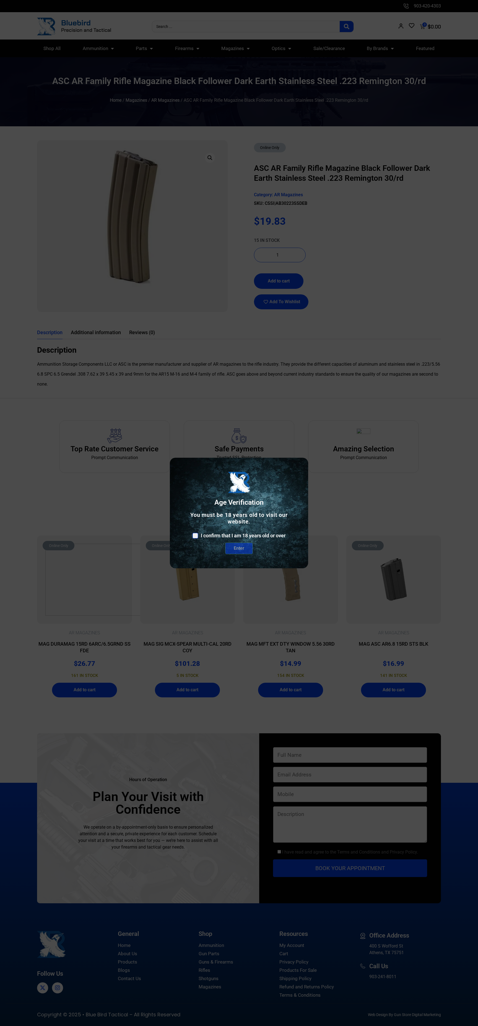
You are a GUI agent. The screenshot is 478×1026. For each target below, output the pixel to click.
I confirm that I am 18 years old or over (243, 535)
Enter (239, 548)
